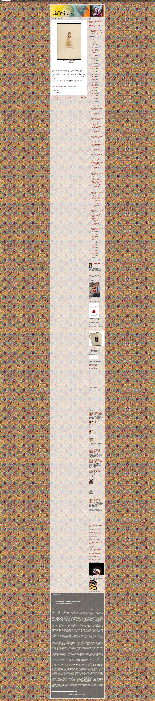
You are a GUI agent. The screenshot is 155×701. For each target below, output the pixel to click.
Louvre (62, 641)
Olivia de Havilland (55, 648)
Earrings (58, 622)
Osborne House (92, 648)
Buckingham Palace (61, 614)
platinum (58, 684)
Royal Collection (99, 661)
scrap (81, 685)
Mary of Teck (64, 642)
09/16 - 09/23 (93, 68)
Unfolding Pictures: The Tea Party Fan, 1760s (96, 160)
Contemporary (58, 618)
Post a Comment (57, 92)
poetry (63, 684)
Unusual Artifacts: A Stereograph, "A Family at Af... (96, 171)
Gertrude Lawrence (95, 629)
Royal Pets (66, 663)
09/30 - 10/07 (93, 65)
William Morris (88, 670)
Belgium (100, 612)
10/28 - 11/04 (93, 58)
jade (57, 679)
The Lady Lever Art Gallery (94, 539)
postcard (72, 684)
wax (54, 686)
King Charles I (62, 637)
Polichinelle (58, 653)
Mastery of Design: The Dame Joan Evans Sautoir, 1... (96, 158)
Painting (98, 648)
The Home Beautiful (80, 666)
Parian (53, 650)
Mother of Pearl (100, 643)
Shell (65, 664)
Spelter (89, 664)
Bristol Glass (76, 613)
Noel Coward (68, 647)
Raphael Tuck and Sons (99, 660)
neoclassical (80, 681)
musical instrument (67, 681)
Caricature (94, 614)
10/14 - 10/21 (93, 61)
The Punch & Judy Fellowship (94, 529)
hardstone (76, 678)
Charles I (79, 616)
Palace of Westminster (92, 649)
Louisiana (58, 641)
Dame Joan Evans (71, 619)
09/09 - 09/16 (93, 69)
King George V (63, 638)
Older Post (83, 97)
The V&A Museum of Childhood (95, 549)
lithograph (94, 679)
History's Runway (67, 634)
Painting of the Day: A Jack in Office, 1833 (96, 116)
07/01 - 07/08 (93, 85)
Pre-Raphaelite (93, 653)
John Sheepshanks (72, 636)
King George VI (72, 638)
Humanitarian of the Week (85, 634)
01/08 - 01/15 (93, 253)
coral (67, 674)
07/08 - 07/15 (93, 84)
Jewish (98, 635)
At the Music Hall (69, 612)
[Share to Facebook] (74, 86)
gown (95, 677)
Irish (66, 635)
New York (53, 647)
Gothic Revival (70, 631)
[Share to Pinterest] (75, 86)
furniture (58, 677)
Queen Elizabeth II (99, 659)
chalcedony (83, 673)
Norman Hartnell (74, 647)
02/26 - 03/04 (93, 242)
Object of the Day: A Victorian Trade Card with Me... (96, 137)
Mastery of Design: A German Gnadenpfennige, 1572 (96, 122)
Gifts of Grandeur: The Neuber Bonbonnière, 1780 (97, 109)
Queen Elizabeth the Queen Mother (61, 660)
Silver (69, 664)
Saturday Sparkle (85, 663)
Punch (102, 656)
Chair (69, 616)
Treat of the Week (79, 668)
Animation (101, 609)
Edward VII (77, 622)
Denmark (100, 619)
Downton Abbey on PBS (93, 555)
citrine (53, 674)
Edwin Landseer (55, 624)
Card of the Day (86, 614)
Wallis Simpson (76, 669)
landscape (76, 679)
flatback (95, 675)
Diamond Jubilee (65, 620)
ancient (73, 672)
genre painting (79, 677)
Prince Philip (99, 654)
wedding (59, 686)
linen (90, 679)
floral (99, 675)
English (55, 625)
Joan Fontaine (59, 636)
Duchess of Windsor (98, 620)
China (88, 616)
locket (100, 679)
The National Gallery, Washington (95, 553)
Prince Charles (86, 654)
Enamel (95, 624)
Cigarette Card (55, 617)
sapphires (76, 685)
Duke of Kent (81, 621)
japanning (62, 679)
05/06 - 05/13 (93, 98)
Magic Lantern (85, 641)
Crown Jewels (98, 618)
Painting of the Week (83, 649)
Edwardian (99, 622)
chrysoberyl (100, 673)
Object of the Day (84, 647)
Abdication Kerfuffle (55, 609)
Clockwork (79, 617)
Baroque (90, 612)
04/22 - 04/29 (93, 101)
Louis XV (97, 640)
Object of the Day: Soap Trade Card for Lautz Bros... (96, 155)
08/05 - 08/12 (93, 77)
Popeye (63, 653)
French (98, 626)
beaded (99, 672)
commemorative (59, 674)
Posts (91, 355)
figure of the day (78, 675)
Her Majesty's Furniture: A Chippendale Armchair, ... (96, 152)
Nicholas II (63, 647)
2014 (91, 39)
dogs (78, 674)
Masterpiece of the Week (75, 642)
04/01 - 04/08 (93, 234)
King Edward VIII (90, 637)
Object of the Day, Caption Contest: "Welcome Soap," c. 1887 (97, 451)
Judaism (85, 636)
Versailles (100, 668)
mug (57, 681)
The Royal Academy (92, 546)
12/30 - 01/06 (93, 44)
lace (71, 679)
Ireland (63, 635)
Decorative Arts (88, 619)
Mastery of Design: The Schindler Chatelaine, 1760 (96, 142)
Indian (58, 635)
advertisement (66, 672)
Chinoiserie (99, 616)
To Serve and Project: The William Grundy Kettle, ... (96, 165)
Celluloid (59, 616)
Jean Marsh (94, 635)
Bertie (64, 613)
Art (94, 611)
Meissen (58, 643)
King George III (98, 637)
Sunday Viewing (67, 665)
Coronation (78, 618)
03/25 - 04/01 (93, 236)
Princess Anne (70, 655)
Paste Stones (67, 650)
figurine (85, 675)
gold (90, 677)
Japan (89, 635)
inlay (90, 678)
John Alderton (65, 636)
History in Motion (59, 634)
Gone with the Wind (62, 631)
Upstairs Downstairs (94, 668)
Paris (58, 650)
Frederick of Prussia (92, 626)
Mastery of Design (86, 642)
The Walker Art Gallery (93, 552)
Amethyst (95, 609)
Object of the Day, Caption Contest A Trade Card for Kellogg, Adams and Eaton (98, 461)
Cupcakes (65, 619)
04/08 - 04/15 (93, 233)
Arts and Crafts (60, 612)
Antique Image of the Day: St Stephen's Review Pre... (96, 129)
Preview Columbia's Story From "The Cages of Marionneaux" (96, 33)
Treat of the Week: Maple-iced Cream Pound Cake (96, 203)
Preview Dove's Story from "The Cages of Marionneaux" (95, 31)
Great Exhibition (94, 631)
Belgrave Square (54, 613)
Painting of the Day (56, 649)
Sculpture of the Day (56, 664)
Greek (100, 631)
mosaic (100, 680)
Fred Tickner (86, 626)
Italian (70, 635)
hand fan (58, 678)
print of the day (84, 684)
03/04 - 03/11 (93, 241)
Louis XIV (93, 640)
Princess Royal (71, 656)
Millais (69, 643)
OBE (79, 647)
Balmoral (85, 612)
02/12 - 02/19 (93, 245)
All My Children (81, 609)
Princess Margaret (84, 655)
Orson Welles (86, 648)
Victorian (69, 669)
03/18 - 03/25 (93, 237)
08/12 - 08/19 (93, 76)
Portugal (87, 653)
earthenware (98, 674)
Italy (75, 635)
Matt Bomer (95, 642)
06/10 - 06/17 (93, 90)
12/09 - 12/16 (93, 49)
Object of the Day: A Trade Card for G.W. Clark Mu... (97, 229)
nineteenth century (92, 681)
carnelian (72, 673)
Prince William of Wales (62, 655)
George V (68, 629)
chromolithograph (91, 673)
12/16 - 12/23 (93, 47)
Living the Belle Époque (81, 640)
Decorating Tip (80, 619)
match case (59, 680)
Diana (71, 620)
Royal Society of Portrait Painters (95, 532)
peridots (53, 684)
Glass (84, 630)
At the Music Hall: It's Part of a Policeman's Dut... (96, 111)
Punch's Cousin (74, 658)
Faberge (75, 625)
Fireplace (96, 625)
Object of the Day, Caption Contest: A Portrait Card (97, 491)
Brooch (98, 613)
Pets (100, 650)
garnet (63, 677)
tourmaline (96, 685)
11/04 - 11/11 (93, 57)
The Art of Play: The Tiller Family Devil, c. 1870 (95, 216)
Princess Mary (99, 655)
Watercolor (89, 669)
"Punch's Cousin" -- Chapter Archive (95, 24)
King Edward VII (81, 637)
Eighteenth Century (68, 624)
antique (79, 672)
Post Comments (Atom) (61, 99)
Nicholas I (58, 647)
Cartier (99, 614)
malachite (53, 680)
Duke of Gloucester (75, 621)
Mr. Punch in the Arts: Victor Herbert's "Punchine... (96, 127)
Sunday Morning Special (57, 665)
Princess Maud (64, 656)
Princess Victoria (78, 656)
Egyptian (61, 624)
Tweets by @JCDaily (93, 365)
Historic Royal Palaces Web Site (95, 533)
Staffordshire (98, 664)
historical (81, 678)
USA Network (87, 668)
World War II (58, 672)
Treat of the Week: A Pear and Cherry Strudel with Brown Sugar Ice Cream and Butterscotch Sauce (98, 440)
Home (69, 97)
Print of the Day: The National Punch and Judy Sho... (96, 134)
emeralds (54, 675)
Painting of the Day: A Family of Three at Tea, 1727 (97, 163)
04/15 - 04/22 (93, 231)
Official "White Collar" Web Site (95, 559)
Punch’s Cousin (84, 658)
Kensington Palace (55, 637)
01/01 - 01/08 (93, 255)
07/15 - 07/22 (93, 82)
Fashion (82, 625)
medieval (68, 680)
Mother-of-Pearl (57, 644)
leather (85, 679)
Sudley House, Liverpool (93, 530)
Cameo (79, 614)
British (85, 613)
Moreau (90, 643)
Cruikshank (54, 619)
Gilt (75, 630)
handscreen (71, 678)
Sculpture (99, 663)
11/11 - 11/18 (93, 55)
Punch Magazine (56, 658)
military (89, 680)
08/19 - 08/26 (93, 74)
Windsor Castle (96, 670)
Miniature (73, 643)
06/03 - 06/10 (93, 92)
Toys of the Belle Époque (68, 668)
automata (94, 672)
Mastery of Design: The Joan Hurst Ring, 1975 (96, 196)
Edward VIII (84, 622)
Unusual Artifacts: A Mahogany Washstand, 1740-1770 (96, 184)
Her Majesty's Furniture (96, 632)
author (70, 600)
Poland (53, 653)
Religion (69, 661)
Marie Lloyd (59, 642)
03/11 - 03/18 (93, 239)
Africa (70, 609)
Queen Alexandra (63, 659)
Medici (55, 643)
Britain (80, 613)
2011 (91, 257)
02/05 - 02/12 (93, 247)
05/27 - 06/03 (93, 93)
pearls (89, 682)
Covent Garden (91, 618)
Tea (78, 665)
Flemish (100, 625)
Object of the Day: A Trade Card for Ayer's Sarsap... (97, 211)
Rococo (80, 661)
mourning (53, 681)
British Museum (92, 613)
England (101, 624)
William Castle (79, 670)
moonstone (95, 680)
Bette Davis (69, 613)
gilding (85, 677)
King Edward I (68, 637)
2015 (91, 38)
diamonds (72, 674)
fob (102, 675)
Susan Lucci (74, 665)
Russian (72, 663)
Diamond (57, 620)
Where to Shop (67, 670)
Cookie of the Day (67, 618)
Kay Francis (100, 636)
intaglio (95, 678)
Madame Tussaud (78, 641)
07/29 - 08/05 (93, 79)
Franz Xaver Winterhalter (77, 626)
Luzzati (73, 641)
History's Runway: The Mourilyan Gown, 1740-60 (96, 147)
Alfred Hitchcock (75, 609)
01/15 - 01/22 (93, 252)
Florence (53, 626)
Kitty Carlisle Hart (55, 640)
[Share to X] (73, 86)
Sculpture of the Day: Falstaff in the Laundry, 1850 (97, 182)
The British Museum (92, 538)
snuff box (89, 685)
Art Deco (98, 611)
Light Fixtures (67, 640)
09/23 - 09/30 (93, 66)
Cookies (73, 618)
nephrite (85, 681)
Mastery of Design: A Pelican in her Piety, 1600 (97, 177)
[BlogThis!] (72, 86)
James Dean (80, 635)
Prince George (93, 654)
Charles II (83, 616)
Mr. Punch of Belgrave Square (88, 644)
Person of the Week (86, 650)
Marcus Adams (97, 641)
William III (83, 670)
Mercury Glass (64, 643)
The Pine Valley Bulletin (93, 556)
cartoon (77, 673)
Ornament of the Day (77, 648)
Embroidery (84, 624)
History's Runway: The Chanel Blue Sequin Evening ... (96, 198)
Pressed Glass (56, 654)
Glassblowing (89, 630)
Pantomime (100, 649)
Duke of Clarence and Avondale (57, 621)
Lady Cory (61, 640)
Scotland (92, 663)
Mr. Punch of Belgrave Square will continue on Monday (96, 224)
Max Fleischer (100, 642)
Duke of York (94, 621)
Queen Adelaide (55, 659)
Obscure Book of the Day (96, 647)
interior (99, 678)
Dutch (99, 621)
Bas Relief (95, 612)
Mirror (78, 643)
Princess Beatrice (77, 655)
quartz (100, 684)
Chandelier (74, 616)
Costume (85, 618)
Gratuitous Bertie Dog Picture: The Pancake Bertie (96, 140)
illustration (86, 678)
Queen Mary (72, 660)
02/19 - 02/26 (93, 244)
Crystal (59, 619)
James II (85, 635)
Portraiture (81, 653)
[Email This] (71, 86)
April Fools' (78, 611)
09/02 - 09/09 (93, 71)
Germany (87, 629)
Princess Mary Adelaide (56, 656)
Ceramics (64, 616)
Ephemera (69, 625)
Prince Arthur (80, 654)
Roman (85, 661)
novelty (100, 681)
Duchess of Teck (91, 620)
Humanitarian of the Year (97, 634)
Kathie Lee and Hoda (93, 557)
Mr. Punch (64, 644)
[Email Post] (69, 86)
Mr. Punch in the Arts (74, 644)
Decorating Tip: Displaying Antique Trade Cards (96, 208)
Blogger (84, 694)
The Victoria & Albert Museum (69, 62)
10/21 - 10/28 (93, 60)
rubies (66, 685)
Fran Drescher (65, 626)
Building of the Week (72, 614)
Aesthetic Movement (63, 609)
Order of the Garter (63, 648)
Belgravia (59, 613)
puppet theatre (93, 684)
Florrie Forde (59, 626)
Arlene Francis (90, 611)
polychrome (68, 684)
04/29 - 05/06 (93, 100)
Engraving (62, 625)
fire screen (90, 675)
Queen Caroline (71, 659)
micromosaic (83, 680)
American (88, 609)
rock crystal (60, 685)
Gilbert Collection (62, 630)
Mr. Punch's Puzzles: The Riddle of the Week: (98, 421)
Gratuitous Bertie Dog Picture (81, 631)
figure (71, 675)
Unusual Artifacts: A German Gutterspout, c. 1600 (96, 219)
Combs (84, 617)
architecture (88, 672)
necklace (74, 681)
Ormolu (69, 648)
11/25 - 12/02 (93, 52)
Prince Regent (54, 655)
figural (67, 675)
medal (63, 680)
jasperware (67, 679)
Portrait (74, 653)
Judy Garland (90, 636)
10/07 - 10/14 (93, 63)
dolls (83, 674)
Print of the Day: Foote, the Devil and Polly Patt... (96, 226)
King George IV (55, 638)
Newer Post (55, 97)
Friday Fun (60, 627)
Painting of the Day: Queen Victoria (71, 649)
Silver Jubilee (75, 664)
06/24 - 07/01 (93, 87)
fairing (63, 675)
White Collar (74, 670)
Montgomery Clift (84, 643)
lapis (81, 679)
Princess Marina (93, 655)
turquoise (101, 685)
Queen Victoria (80, 660)
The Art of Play (93, 665)
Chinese (93, 616)
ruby (71, 685)
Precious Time (100, 653)
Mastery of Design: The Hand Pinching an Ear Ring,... (96, 214)
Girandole (80, 630)
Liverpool (72, 640)
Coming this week (91, 617)
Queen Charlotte (79, 659)
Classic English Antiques (65, 617)
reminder (54, 685)
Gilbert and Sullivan (70, 630)
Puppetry (93, 658)
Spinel (93, 664)
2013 (91, 41)
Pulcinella (93, 656)
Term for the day (84, 665)
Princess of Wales (86, 656)
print (77, 684)
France (69, 626)
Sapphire (77, 663)
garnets (68, 677)
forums (54, 677)
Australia (77, 612)
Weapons (96, 669)
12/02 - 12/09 (93, 50)
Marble (91, 641)
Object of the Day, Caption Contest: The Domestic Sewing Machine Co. (98, 471)
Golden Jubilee (54, 631)
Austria (81, 612)
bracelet (53, 673)
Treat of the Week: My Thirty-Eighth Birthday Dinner (98, 480)
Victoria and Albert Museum (58, 669)
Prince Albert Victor (73, 654)
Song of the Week (83, 664)
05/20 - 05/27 (93, 95)
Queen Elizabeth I (88, 659)
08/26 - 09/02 (93, 73)
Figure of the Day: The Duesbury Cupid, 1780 (95, 106)
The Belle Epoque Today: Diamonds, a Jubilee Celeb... (97, 201)
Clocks (73, 617)
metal (78, 680)
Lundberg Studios (67, 641)
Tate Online (91, 535)
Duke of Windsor (88, 621)
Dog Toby (75, 620)
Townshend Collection (57, 668)
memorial (73, 680)
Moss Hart (94, 643)
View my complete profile (93, 277)
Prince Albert (64, 654)
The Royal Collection (93, 547)
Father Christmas (89, 625)
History (53, 634)
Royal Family (58, 663)
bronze (58, 673)
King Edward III (74, 637)
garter (73, 677)
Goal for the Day (96, 630)
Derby (53, 620)
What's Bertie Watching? (60, 670)
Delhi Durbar (95, 619)
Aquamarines (84, 611)
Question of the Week (90, 660)
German (80, 629)
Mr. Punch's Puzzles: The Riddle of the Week (95, 124)
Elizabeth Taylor (77, 624)
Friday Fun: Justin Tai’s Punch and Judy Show (98, 413)
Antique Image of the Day (59, 611)
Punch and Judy (64, 658)
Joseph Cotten (79, 636)
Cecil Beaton (54, 616)
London (87, 640)
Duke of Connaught (67, 621)
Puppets (99, 658)
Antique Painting (71, 611)
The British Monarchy (93, 536)
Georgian (75, 629)
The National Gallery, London (94, 544)
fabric (59, 675)
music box (61, 681)
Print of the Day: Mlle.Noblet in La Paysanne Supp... (96, 145)
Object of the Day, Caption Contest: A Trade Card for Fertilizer (98, 500)
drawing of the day (89, 674)
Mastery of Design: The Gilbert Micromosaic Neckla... (97, 104)
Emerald (90, 624)
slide (85, 685)
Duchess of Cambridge (83, 620)
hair (99, 677)
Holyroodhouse (76, 634)
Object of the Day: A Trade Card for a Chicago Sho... (97, 119)
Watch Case (82, 669)
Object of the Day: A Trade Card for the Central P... (97, 174)
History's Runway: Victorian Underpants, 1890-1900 (96, 179)
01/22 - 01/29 (93, 250)
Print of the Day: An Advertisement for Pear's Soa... (96, 190)
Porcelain (68, 653)
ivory (53, 679)
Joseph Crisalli (97, 263)
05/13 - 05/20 (93, 96)
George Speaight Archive (59, 629)
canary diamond (65, 673)
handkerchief (65, 678)
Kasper (95, 636)
